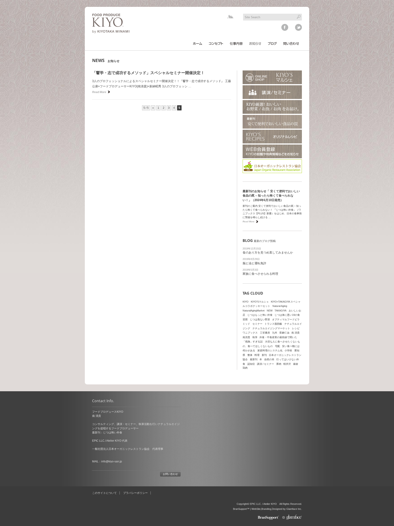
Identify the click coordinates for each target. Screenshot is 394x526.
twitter (298, 27)
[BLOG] (272, 43)
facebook (284, 27)
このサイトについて (104, 493)
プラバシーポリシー (135, 493)
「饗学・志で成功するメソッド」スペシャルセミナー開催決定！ (148, 73)
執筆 (254, 337)
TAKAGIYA (280, 310)
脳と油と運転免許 (254, 263)
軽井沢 (287, 364)
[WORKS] (236, 43)
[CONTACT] (291, 43)
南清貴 (246, 337)
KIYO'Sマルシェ (260, 301)
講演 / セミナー (265, 364)
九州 (274, 332)
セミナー (257, 323)
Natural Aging (279, 306)
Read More (99, 92)
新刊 (264, 355)
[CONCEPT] (216, 43)
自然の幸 (269, 359)
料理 (256, 355)
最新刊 (253, 359)
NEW (269, 310)
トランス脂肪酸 (273, 323)
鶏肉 (245, 367)
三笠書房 (265, 332)
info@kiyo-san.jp (111, 461)
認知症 (251, 364)
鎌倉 (295, 364)
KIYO (246, 301)
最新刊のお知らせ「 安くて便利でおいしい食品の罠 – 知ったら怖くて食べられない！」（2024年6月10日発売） (271, 195)
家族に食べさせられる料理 (260, 273)
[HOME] (197, 43)
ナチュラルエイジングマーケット (271, 328)
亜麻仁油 (284, 332)
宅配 (277, 346)
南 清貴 (295, 332)
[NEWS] (255, 43)
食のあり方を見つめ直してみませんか (268, 252)
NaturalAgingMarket (253, 310)
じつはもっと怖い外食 (259, 315)
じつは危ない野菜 (260, 319)
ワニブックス (250, 332)
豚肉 (278, 364)
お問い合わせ (170, 474)
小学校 (288, 350)
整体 (249, 355)
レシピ (296, 328)
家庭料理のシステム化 (270, 350)
